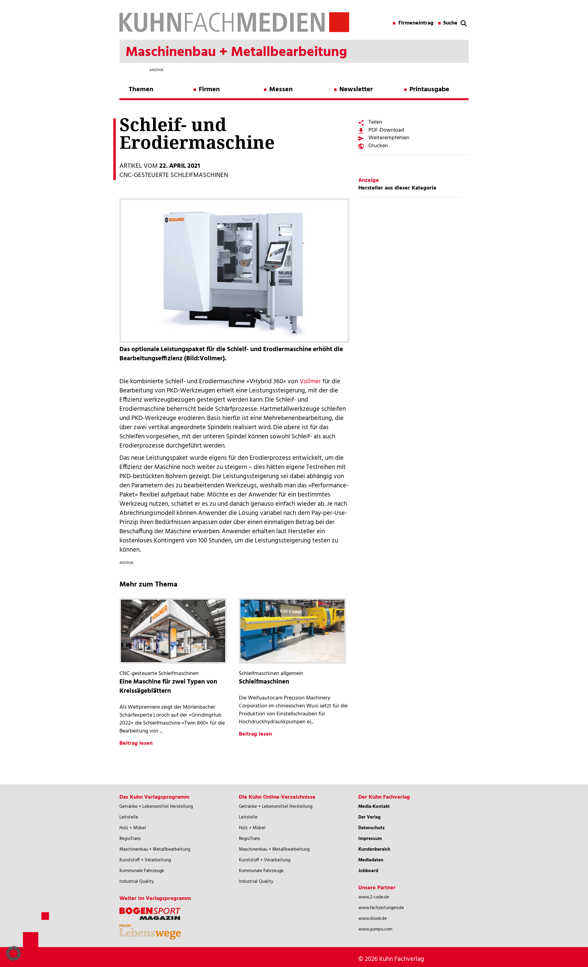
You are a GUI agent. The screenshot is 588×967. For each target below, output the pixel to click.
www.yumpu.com (375, 929)
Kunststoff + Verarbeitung (145, 860)
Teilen (375, 122)
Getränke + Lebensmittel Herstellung (156, 806)
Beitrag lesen (136, 743)
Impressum (370, 838)
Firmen (209, 89)
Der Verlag (369, 817)
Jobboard (368, 871)
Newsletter (356, 89)
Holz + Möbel (132, 828)
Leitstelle (128, 817)
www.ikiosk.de (372, 918)
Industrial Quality (136, 881)
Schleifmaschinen (264, 682)
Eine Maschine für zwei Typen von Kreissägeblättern (168, 686)
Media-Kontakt (374, 806)
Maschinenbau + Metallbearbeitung (154, 849)
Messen (281, 89)
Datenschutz (371, 828)
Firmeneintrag (416, 23)
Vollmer (310, 382)
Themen (141, 89)
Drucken (378, 145)
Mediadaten (370, 860)
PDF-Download (386, 130)
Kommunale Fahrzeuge (141, 871)
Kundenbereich (374, 849)
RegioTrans (130, 838)
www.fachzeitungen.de (381, 908)
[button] (13, 953)
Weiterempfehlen (388, 137)
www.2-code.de (373, 897)
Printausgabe (429, 89)
